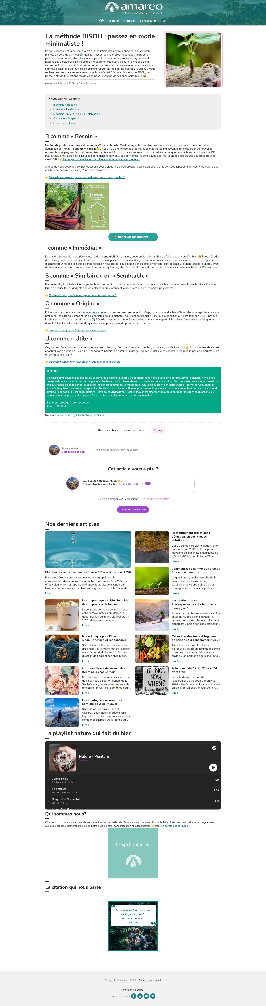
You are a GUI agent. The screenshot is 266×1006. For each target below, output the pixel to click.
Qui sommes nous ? (149, 980)
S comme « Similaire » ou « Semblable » (77, 113)
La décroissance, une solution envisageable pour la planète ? (86, 361)
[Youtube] (146, 996)
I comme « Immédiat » (66, 109)
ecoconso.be (66, 415)
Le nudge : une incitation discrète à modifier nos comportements (101, 159)
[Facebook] (133, 996)
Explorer (114, 20)
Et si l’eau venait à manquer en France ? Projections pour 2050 (88, 572)
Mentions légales (133, 989)
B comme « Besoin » (65, 104)
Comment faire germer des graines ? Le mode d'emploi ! (196, 570)
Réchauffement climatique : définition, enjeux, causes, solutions (191, 536)
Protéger (129, 20)
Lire (47, 593)
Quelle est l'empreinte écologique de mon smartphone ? (83, 295)
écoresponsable (93, 312)
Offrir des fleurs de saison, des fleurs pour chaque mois (103, 670)
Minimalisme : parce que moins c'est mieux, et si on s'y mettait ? (87, 177)
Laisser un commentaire (133, 509)
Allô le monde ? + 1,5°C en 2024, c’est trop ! (195, 670)
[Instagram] (140, 996)
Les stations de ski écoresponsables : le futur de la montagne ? (194, 604)
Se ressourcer (148, 20)
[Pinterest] (152, 996)
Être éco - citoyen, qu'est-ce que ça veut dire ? (77, 330)
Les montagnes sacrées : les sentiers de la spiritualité (102, 702)
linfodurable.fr (84, 415)
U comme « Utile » (64, 123)
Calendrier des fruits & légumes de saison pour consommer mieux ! (196, 638)
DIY (164, 20)
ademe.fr (99, 415)
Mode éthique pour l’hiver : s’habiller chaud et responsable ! (105, 638)
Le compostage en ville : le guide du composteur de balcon (105, 602)
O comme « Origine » (66, 118)
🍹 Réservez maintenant (131, 237)
